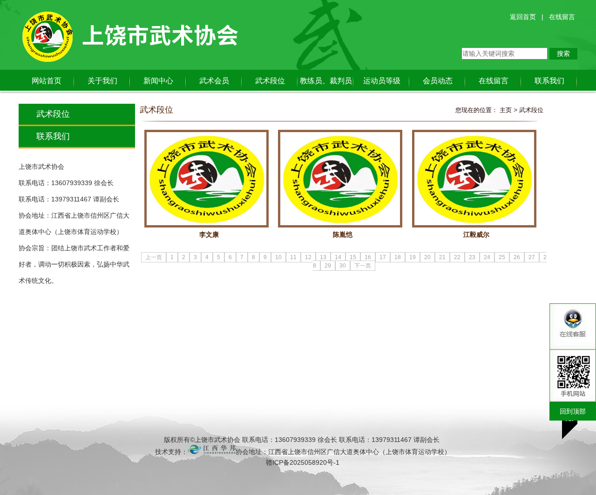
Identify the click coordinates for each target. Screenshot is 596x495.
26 (517, 257)
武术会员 (214, 81)
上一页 (153, 257)
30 (342, 265)
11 (293, 257)
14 (338, 257)
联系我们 (549, 81)
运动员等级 (381, 81)
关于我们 (102, 81)
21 (442, 257)
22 (457, 257)
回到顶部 (573, 411)
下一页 (362, 265)
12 (308, 257)
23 (472, 257)
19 (412, 257)
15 (353, 257)
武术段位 (270, 81)
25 (502, 257)
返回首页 (523, 16)
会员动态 (438, 81)
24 (487, 257)
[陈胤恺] (340, 178)
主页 (506, 110)
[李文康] (206, 178)
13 (323, 257)
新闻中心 (158, 81)
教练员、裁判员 (326, 81)
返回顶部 (569, 420)
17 (382, 257)
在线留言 (562, 16)
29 (328, 265)
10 (278, 257)
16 (368, 257)
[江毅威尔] (474, 178)
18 (397, 257)
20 (427, 257)
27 (531, 257)
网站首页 (46, 81)
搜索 (563, 53)
